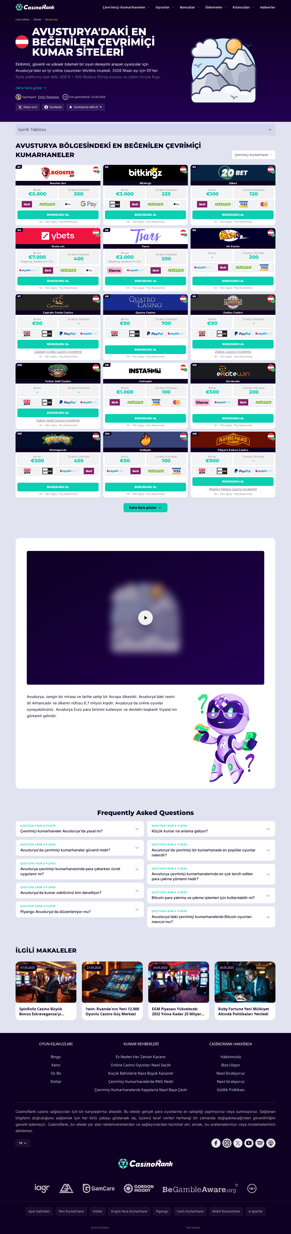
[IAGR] (42, 1188)
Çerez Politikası (100, 1227)
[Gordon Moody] (139, 1188)
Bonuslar (187, 7)
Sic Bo (56, 1073)
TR (20, 1143)
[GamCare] (99, 1188)
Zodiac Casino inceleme (233, 351)
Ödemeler (214, 7)
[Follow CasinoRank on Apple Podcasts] (270, 1143)
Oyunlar (163, 7)
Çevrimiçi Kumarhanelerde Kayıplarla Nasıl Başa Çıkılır (140, 1089)
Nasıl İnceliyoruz (230, 1073)
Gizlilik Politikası (231, 1089)
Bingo (56, 1056)
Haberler (267, 7)
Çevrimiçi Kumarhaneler (124, 7)
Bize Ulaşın (230, 1065)
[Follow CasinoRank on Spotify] (259, 1143)
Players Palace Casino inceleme (233, 489)
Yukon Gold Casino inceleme (58, 420)
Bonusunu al (58, 214)
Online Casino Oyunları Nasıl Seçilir (141, 1065)
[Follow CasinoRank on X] (237, 1143)
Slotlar (56, 1081)
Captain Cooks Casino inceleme (58, 351)
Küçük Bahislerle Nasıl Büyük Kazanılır (141, 1073)
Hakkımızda (231, 1056)
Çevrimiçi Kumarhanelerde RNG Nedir (141, 1081)
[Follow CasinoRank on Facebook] (216, 1143)
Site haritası (193, 1227)
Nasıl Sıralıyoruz (231, 1081)
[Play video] (145, 618)
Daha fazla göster (142, 507)
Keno (55, 1065)
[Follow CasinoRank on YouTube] (248, 1143)
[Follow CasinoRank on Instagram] (227, 1143)
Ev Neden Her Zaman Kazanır (141, 1056)
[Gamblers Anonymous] (66, 1188)
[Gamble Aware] (200, 1188)
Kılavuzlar (241, 7)
